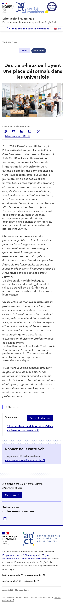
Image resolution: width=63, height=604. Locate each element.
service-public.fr (10, 581)
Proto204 (8, 146)
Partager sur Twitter (13, 131)
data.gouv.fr (30, 581)
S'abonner (10, 495)
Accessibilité (7, 590)
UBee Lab (20, 158)
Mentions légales (22, 590)
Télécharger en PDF (16, 136)
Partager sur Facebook (5, 131)
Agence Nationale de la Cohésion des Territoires (26, 556)
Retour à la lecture (40, 418)
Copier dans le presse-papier (38, 131)
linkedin (4, 518)
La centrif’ (39, 150)
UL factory (41, 146)
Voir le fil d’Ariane (9, 42)
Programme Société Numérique (20, 555)
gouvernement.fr (33, 575)
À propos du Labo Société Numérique (28, 28)
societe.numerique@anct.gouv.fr (23, 460)
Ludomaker (29, 154)
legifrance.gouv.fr (11, 575)
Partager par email (30, 131)
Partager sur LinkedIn (22, 131)
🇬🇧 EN (57, 28)
